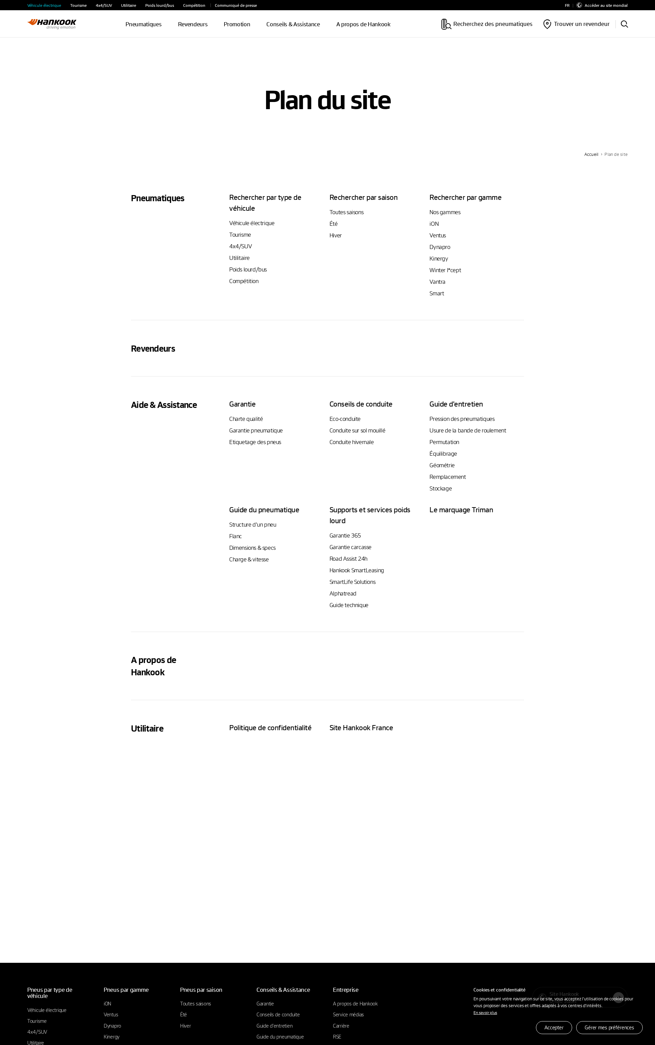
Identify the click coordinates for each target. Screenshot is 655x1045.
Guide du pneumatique (280, 1036)
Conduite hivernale (352, 442)
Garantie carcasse (351, 547)
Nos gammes (445, 212)
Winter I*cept (445, 270)
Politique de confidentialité (270, 727)
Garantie (265, 1003)
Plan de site (616, 154)
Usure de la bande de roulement (468, 430)
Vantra (438, 281)
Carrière (341, 1025)
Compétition (194, 5)
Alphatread (343, 593)
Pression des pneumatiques (462, 419)
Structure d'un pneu (252, 524)
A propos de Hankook (363, 24)
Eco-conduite (345, 419)
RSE (337, 1036)
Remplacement (448, 477)
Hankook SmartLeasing (357, 570)
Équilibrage (443, 453)
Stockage (441, 488)
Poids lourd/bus (159, 5)
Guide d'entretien (274, 1025)
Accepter (554, 1027)
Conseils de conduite (278, 1014)
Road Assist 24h (348, 558)
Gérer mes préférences (609, 1027)
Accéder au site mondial (606, 5)
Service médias (348, 1014)
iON (434, 223)
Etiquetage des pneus (255, 442)
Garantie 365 (345, 535)
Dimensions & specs (252, 547)
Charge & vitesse (249, 559)
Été (334, 223)
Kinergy (439, 258)
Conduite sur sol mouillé (357, 430)
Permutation (444, 442)
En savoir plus (485, 1012)
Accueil (591, 154)
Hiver (336, 235)
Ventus (438, 235)
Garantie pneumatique (256, 430)
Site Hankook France (361, 727)
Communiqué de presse (236, 5)
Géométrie (442, 465)
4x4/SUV (104, 5)
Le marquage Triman (461, 509)
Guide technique (349, 605)
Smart (437, 293)
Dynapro (440, 247)
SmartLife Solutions (352, 582)
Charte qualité (246, 419)
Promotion (237, 24)
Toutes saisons (346, 212)
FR (567, 5)
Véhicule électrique (44, 5)
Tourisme (78, 5)
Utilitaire (128, 5)
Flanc (235, 536)
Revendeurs (193, 24)
